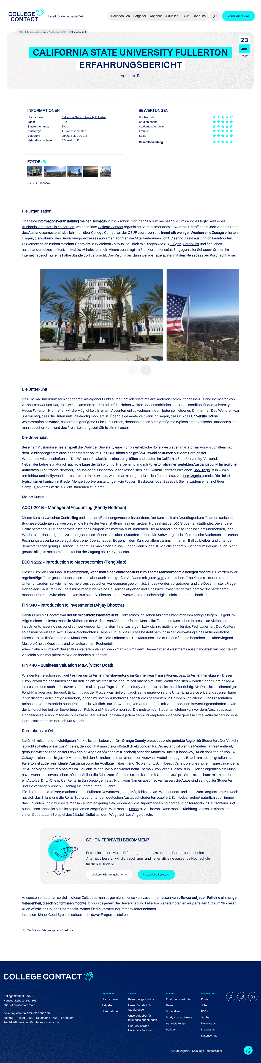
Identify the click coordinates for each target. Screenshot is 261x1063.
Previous (133, 370)
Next (145, 370)
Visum (114, 249)
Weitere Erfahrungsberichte (109, 874)
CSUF (132, 232)
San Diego (202, 470)
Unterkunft (191, 244)
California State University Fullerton (84, 117)
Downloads (208, 1023)
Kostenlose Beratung (156, 874)
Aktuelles (171, 16)
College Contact (110, 227)
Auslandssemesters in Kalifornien (48, 227)
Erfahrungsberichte (178, 999)
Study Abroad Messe (179, 1017)
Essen (134, 808)
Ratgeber (107, 1005)
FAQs (185, 16)
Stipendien (173, 1011)
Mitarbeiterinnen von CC (154, 238)
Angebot (156, 16)
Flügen (175, 244)
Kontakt (206, 999)
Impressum (208, 1029)
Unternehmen (110, 1011)
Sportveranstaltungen (100, 481)
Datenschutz (209, 1035)
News (169, 1005)
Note (160, 577)
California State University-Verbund (189, 458)
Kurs (36, 517)
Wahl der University (99, 447)
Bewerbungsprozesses (80, 238)
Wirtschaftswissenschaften (43, 458)
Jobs (204, 1005)
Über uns (199, 16)
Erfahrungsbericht (77, 32)
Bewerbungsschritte (141, 999)
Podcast (171, 1029)
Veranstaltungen (176, 1023)
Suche (205, 1017)
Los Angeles (193, 475)
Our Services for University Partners (140, 1028)
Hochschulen (110, 999)
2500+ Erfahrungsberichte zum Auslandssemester (43, 32)
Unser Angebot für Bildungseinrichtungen (142, 1018)
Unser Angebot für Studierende (139, 1007)
